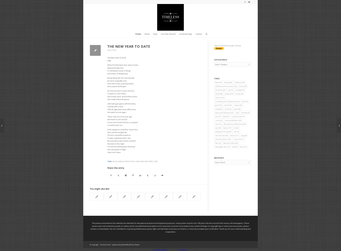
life (217, 116)
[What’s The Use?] (96, 197)
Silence (234, 135)
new (137, 161)
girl (245, 101)
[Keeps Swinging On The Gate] (180, 197)
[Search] (205, 34)
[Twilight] (2, 125)
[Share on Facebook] (111, 175)
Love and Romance (233, 120)
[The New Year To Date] (95, 50)
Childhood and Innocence (225, 86)
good (218, 105)
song (244, 135)
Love (218, 120)
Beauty (228, 82)
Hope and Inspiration (224, 113)
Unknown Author (223, 139)
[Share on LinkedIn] (140, 175)
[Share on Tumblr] (147, 175)
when (243, 147)
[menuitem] (138, 34)
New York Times (146, 161)
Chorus (243, 86)
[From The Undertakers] (166, 197)
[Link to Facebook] (245, 2)
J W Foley (245, 113)
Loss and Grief (237, 116)
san (236, 132)
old (236, 128)
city (230, 90)
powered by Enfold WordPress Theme (125, 245)
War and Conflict (230, 143)
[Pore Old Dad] (110, 197)
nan (218, 128)
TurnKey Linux (183, 250)
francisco (220, 98)
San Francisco (221, 135)
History (238, 105)
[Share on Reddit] (155, 175)
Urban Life (239, 139)
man (218, 124)
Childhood (239, 82)
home (228, 109)
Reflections (111, 50)
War (218, 143)
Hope (237, 109)
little (226, 116)
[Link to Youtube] (249, 2)
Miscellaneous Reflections (123, 161)
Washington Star (222, 147)
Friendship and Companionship (227, 101)
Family (239, 94)
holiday (218, 109)
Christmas (220, 90)
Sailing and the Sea (223, 132)
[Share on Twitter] (118, 175)
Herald (228, 105)
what (235, 147)
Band (218, 82)
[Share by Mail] (162, 175)
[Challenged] (152, 197)
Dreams (229, 94)
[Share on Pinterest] (133, 175)
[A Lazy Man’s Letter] (138, 197)
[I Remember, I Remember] (193, 197)
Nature (227, 128)
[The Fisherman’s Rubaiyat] (124, 197)
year (155, 161)
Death (218, 94)
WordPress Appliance (160, 250)
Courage (240, 90)
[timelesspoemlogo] (170, 17)
